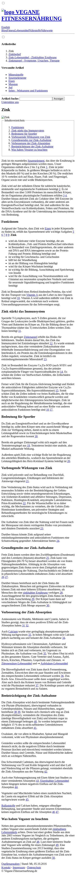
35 (44, 653)
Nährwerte (47, 30)
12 (51, 343)
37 (37, 685)
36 (62, 675)
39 (18, 711)
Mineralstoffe (15, 74)
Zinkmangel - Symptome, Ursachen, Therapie (34, 60)
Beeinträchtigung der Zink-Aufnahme (32, 146)
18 (36, 436)
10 (18, 298)
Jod (10, 87)
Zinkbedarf (14, 54)
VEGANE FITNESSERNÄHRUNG (31, 15)
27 (6, 577)
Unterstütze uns (10, 102)
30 (47, 605)
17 (51, 409)
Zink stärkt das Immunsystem (27, 130)
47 (57, 811)
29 (32, 599)
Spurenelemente (17, 77)
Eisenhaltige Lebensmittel (54, 780)
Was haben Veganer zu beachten (29, 149)
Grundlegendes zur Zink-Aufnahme (31, 140)
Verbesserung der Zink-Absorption (30, 143)
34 (63, 637)
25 (47, 557)
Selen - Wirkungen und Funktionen (28, 90)
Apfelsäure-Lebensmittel (54, 663)
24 (57, 540)
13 (45, 359)
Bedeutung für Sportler (24, 133)
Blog (4, 30)
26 (2, 577)
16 (47, 409)
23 (41, 528)
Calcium (13, 631)
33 (29, 634)
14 (61, 371)
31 (23, 625)
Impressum (19, 867)
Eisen (11, 81)
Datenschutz (34, 867)
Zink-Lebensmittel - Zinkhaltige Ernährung (32, 57)
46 (53, 811)
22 (24, 503)
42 (45, 771)
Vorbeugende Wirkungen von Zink (30, 136)
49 (57, 844)
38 (15, 711)
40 (35, 721)
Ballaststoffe (8, 805)
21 (27, 481)
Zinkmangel (30, 336)
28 (61, 592)
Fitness (11, 30)
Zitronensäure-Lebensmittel (16, 663)
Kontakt (5, 867)
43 (37, 780)
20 (68, 461)
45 (27, 799)
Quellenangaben (10, 863)
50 (53, 857)
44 (16, 787)
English (5, 27)
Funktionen (17, 127)
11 (19, 330)
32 (27, 625)
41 (35, 727)
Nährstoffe (35, 30)
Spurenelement (36, 160)
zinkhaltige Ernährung (35, 592)
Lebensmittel (22, 30)
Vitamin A (32, 294)
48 (37, 841)
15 (56, 390)
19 (28, 445)
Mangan (13, 84)
